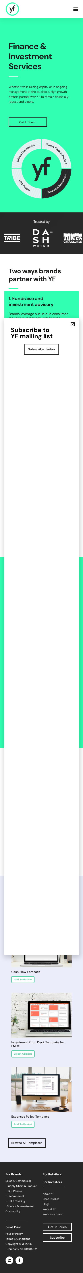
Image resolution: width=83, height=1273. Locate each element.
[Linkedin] (9, 1260)
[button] (76, 9)
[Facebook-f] (19, 1260)
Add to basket (23, 979)
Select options (23, 1053)
